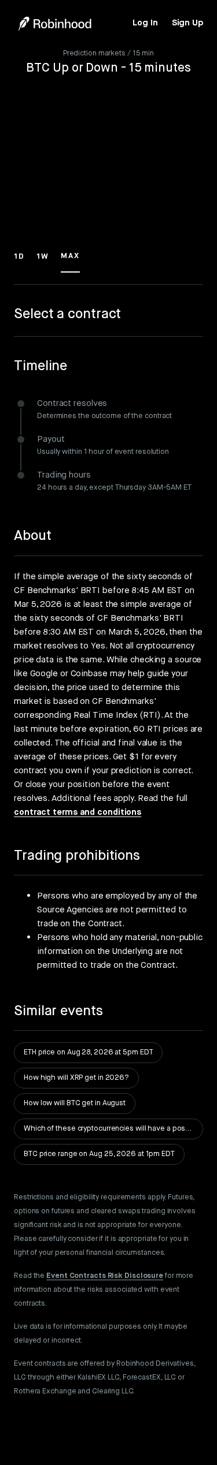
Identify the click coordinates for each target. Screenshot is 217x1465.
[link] (145, 23)
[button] (19, 262)
